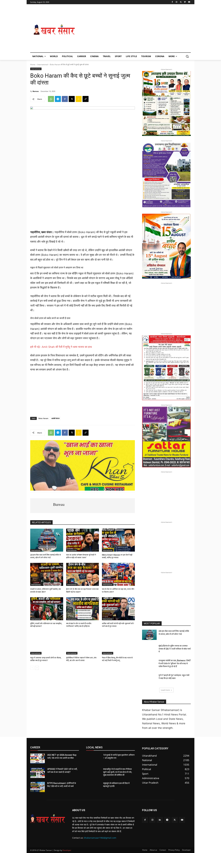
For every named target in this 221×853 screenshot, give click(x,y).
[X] (181, 2)
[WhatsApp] (51, 99)
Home (32, 64)
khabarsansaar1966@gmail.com (100, 837)
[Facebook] (172, 2)
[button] (187, 56)
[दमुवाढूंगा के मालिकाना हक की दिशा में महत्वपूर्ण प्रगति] (93, 787)
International (42, 64)
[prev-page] (32, 668)
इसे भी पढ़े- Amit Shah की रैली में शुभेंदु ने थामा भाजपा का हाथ (61, 346)
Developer (67, 850)
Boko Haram (43, 418)
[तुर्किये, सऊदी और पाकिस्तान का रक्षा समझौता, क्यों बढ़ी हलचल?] (46, 608)
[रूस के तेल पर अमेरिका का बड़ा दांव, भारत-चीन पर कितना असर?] (118, 574)
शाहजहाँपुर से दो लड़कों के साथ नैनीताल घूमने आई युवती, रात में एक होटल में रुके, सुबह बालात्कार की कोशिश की (117, 772)
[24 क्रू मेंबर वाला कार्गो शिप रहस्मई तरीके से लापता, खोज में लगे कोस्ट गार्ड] (46, 540)
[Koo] (79, 99)
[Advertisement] (134, 30)
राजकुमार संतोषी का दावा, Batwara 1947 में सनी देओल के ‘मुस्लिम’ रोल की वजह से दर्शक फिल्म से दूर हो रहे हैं (175, 663)
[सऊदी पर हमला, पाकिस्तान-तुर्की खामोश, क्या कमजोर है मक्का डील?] (46, 574)
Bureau (36, 91)
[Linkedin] (160, 820)
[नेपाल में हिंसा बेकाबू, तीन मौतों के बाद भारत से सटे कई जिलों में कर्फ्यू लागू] (118, 642)
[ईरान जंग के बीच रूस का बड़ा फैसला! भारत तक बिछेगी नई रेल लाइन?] (82, 574)
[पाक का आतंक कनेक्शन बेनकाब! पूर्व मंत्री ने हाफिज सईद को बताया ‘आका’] (82, 540)
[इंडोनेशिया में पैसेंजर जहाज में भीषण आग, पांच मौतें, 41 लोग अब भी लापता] (82, 642)
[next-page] (37, 668)
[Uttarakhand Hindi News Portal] (47, 818)
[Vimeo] (185, 2)
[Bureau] (41, 505)
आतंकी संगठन (55, 418)
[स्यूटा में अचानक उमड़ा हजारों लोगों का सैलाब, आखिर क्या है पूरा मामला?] (46, 642)
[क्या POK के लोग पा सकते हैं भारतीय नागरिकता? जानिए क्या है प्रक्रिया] (82, 608)
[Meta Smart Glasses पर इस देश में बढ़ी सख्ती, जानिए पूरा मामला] (118, 540)
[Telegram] (58, 99)
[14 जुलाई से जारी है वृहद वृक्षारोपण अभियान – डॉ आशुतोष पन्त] (93, 759)
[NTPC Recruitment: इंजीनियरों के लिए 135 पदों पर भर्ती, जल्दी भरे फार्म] (37, 787)
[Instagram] (176, 2)
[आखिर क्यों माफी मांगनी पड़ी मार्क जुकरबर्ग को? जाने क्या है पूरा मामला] (118, 608)
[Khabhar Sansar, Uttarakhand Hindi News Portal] (54, 29)
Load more (165, 690)
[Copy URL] (86, 99)
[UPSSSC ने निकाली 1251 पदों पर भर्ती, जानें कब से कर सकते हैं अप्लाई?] (37, 773)
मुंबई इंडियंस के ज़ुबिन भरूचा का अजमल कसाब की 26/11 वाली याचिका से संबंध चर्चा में (175, 649)
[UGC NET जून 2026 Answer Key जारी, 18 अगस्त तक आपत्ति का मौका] (37, 759)
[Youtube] (189, 2)
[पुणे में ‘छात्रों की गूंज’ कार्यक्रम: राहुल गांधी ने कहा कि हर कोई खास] (149, 679)
